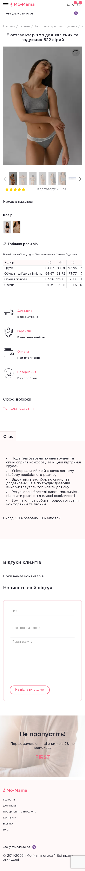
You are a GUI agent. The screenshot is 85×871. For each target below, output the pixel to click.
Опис (8, 436)
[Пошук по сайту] (68, 4)
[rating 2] (11, 189)
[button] (80, 179)
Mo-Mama (24, 4)
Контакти (9, 818)
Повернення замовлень (19, 812)
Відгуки (8, 824)
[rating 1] (7, 189)
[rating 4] (19, 189)
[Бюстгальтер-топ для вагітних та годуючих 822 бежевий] (16, 227)
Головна (9, 800)
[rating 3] (15, 189)
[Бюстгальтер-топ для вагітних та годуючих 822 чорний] (7, 227)
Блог (6, 830)
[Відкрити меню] (5, 5)
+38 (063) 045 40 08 (19, 14)
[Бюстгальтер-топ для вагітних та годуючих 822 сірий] (42, 106)
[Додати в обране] (76, 52)
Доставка (10, 806)
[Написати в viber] (76, 13)
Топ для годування (19, 408)
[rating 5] (23, 189)
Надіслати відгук (29, 689)
